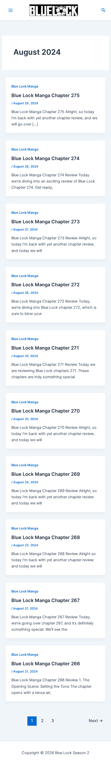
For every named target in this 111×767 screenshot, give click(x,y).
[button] (103, 10)
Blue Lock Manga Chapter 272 (45, 284)
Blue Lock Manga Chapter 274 (45, 158)
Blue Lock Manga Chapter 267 (45, 600)
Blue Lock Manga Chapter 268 (45, 537)
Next (96, 720)
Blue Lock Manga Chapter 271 (45, 348)
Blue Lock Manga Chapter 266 (45, 663)
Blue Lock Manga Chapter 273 (45, 221)
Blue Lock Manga (24, 86)
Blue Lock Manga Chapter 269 (45, 474)
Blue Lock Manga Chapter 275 (45, 95)
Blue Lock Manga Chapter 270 (45, 411)
